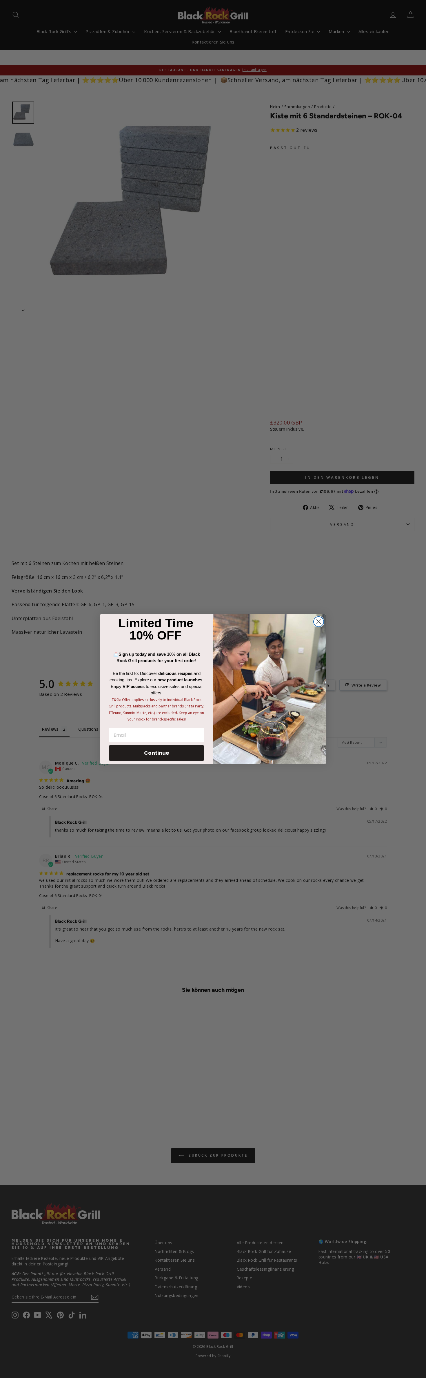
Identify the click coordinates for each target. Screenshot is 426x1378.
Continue (156, 752)
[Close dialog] (319, 622)
